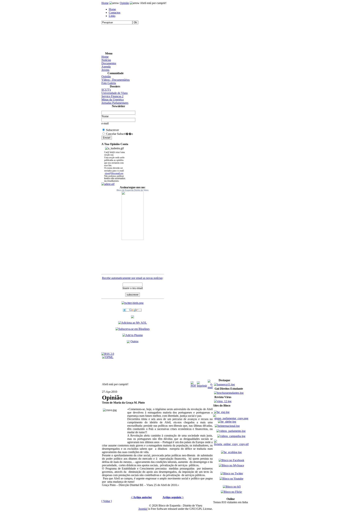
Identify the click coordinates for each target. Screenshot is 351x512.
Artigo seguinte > (173, 497)
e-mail (105, 123)
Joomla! (143, 508)
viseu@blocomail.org (114, 173)
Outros (134, 341)
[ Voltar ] (106, 501)
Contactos (114, 12)
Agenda (106, 66)
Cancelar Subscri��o (119, 133)
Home (105, 3)
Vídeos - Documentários (115, 79)
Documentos (108, 63)
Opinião (124, 3)
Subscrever (112, 130)
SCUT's (106, 89)
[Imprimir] (202, 383)
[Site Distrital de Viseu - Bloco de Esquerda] (132, 317)
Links (112, 15)
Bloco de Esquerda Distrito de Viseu (132, 190)
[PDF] (193, 383)
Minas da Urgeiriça (112, 99)
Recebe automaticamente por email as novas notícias (132, 278)
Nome (105, 116)
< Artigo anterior (141, 497)
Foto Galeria (108, 83)
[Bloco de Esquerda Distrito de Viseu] (132, 215)
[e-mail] (210, 383)
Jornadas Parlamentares (114, 102)
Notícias (106, 60)
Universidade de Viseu (114, 93)
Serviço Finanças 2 (112, 96)
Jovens (105, 69)
